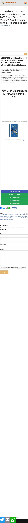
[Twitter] (4, 208)
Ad (1, 233)
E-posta (2, 238)
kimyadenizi (2, 25)
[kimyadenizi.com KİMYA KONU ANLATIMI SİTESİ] (9, 3)
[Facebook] (1, 208)
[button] (25, 3)
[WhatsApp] (9, 208)
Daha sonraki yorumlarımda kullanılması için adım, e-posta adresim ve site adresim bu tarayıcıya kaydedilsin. (13, 268)
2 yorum (8, 25)
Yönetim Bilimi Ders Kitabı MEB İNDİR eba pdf (14, 140)
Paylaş (14, 207)
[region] (14, 109)
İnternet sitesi (3, 244)
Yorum (2, 249)
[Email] (6, 208)
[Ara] (25, 54)
